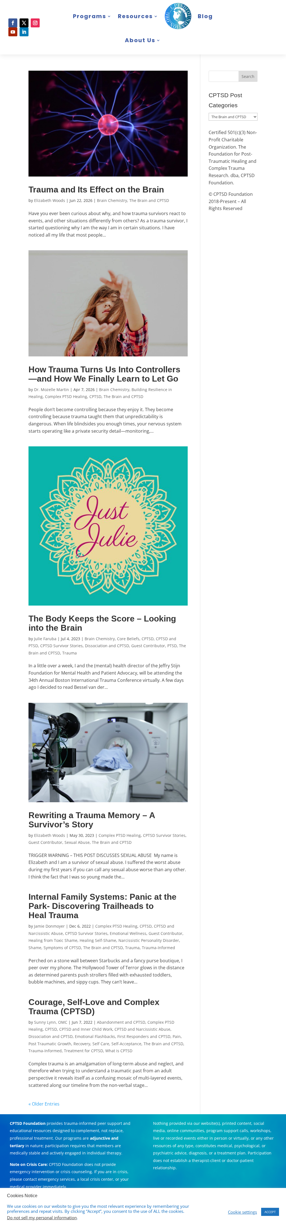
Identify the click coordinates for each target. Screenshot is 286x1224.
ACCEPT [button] (270, 1212)
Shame (34, 947)
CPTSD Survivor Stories (61, 645)
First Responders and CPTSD (143, 1036)
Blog (205, 16)
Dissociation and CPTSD (107, 645)
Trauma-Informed (158, 947)
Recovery (81, 1043)
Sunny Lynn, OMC (50, 1022)
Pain (177, 1036)
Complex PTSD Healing (66, 396)
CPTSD (95, 396)
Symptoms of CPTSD (62, 947)
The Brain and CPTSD (149, 200)
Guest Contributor (148, 645)
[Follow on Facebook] (12, 22)
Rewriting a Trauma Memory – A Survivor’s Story (91, 820)
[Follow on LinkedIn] (24, 31)
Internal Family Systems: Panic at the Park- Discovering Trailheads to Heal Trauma (102, 906)
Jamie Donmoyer (49, 926)
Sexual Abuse (77, 842)
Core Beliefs (128, 638)
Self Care (100, 1043)
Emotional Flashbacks (95, 1036)
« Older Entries (43, 1104)
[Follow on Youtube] (12, 31)
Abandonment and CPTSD (121, 1022)
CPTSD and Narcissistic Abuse (142, 1029)
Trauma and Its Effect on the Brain (96, 189)
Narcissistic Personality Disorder (148, 940)
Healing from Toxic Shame (52, 940)
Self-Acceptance (126, 1043)
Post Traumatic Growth (49, 1043)
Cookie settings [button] (242, 1212)
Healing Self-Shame (98, 940)
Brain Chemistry (112, 200)
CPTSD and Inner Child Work (85, 1029)
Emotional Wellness (128, 933)
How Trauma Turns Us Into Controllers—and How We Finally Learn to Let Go (104, 374)
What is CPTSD (118, 1050)
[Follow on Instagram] (35, 22)
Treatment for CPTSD (83, 1050)
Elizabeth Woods (49, 200)
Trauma (69, 653)
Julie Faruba (45, 638)
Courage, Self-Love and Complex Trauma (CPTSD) (93, 1006)
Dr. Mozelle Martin (51, 389)
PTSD (172, 645)
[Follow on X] (24, 22)
